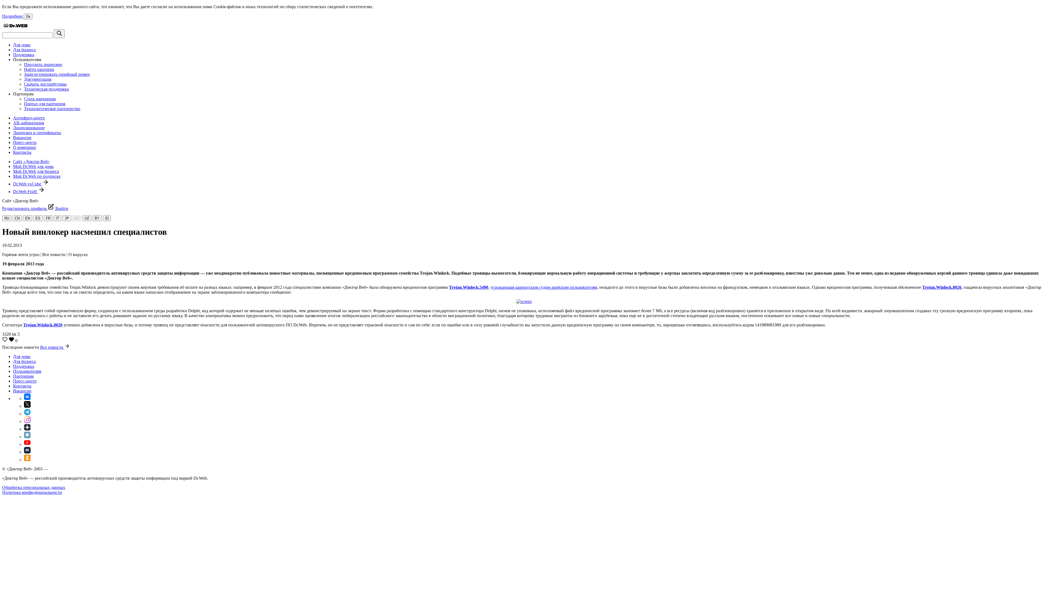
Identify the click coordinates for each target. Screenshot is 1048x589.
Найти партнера (39, 69)
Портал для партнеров (45, 103)
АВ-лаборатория (28, 123)
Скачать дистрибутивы (45, 84)
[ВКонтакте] (27, 398)
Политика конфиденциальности (32, 492)
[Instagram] (27, 421)
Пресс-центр (25, 142)
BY (97, 218)
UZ (87, 218)
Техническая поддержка (46, 89)
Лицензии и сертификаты (37, 132)
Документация (37, 79)
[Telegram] (27, 413)
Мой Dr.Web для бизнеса (36, 171)
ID (107, 218)
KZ (77, 218)
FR (48, 218)
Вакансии (22, 137)
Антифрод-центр (29, 118)
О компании (24, 147)
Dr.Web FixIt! (25, 191)
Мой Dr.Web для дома (33, 166)
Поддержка (23, 54)
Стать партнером (40, 99)
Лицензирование (29, 127)
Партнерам (23, 376)
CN (17, 218)
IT (57, 218)
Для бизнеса (24, 49)
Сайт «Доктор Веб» (31, 161)
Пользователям (27, 371)
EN (27, 218)
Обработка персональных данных (33, 487)
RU (6, 218)
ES (37, 218)
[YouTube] (27, 444)
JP (67, 218)
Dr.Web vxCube (27, 184)
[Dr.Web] (15, 26)
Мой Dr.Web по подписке (37, 176)
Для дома (21, 45)
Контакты (22, 152)
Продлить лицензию (43, 64)
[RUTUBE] (27, 452)
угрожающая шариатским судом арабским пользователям (543, 287)
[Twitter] (27, 406)
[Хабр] (27, 436)
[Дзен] (27, 429)
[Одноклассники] (27, 459)
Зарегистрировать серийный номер (57, 74)
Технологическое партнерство (52, 108)
